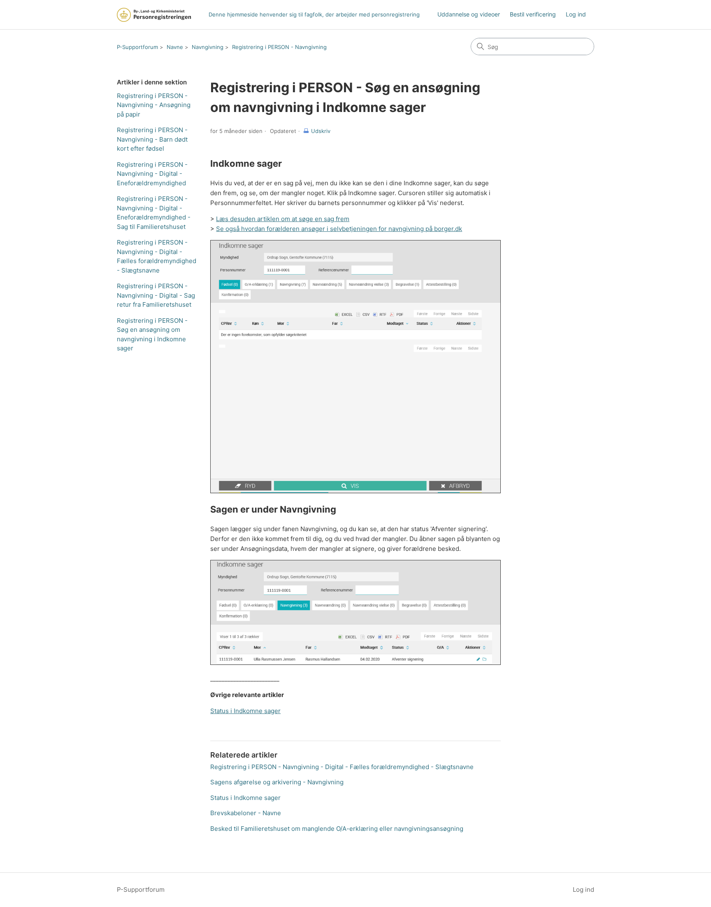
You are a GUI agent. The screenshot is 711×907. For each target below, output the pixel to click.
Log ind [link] (576, 14)
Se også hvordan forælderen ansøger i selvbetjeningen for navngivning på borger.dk (339, 229)
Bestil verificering (533, 14)
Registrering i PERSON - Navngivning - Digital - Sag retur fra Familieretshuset (156, 295)
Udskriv (320, 131)
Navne (175, 47)
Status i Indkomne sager (245, 711)
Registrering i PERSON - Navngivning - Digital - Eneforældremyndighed (152, 174)
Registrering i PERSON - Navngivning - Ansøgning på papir (154, 105)
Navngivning (207, 47)
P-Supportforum (137, 47)
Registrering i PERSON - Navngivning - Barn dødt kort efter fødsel (152, 139)
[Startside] (154, 15)
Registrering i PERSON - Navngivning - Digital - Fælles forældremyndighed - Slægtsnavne (156, 256)
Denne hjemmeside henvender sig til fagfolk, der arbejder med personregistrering (314, 14)
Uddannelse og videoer (468, 14)
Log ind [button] (583, 889)
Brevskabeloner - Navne (245, 813)
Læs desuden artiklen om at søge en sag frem (282, 219)
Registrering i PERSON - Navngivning (279, 47)
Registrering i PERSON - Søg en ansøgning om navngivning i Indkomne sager (152, 334)
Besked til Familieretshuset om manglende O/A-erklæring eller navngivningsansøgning (336, 828)
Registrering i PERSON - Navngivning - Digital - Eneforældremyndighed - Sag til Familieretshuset (154, 213)
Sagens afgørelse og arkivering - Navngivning (277, 782)
